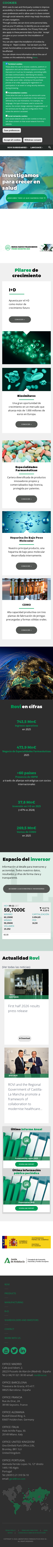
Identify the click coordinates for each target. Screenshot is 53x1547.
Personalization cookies (17, 93)
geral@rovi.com (17, 1478)
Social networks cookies (17, 116)
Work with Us (12, 1337)
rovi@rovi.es (40, 1375)
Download (25, 1038)
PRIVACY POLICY (10, 1530)
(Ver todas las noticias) (16, 967)
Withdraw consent (33, 140)
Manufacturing (14, 1302)
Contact (9, 1329)
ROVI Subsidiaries (17, 147)
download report (26, 1164)
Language (36, 147)
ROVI (7, 1284)
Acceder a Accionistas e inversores (26, 889)
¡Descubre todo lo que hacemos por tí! (26, 198)
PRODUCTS (10, 1293)
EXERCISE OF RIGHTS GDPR (37, 1533)
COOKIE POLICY (23, 1533)
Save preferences (12, 130)
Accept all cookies (12, 140)
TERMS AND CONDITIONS (30, 1530)
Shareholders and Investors (21, 1320)
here (35, 57)
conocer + (20, 319)
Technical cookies (15, 64)
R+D (7, 1311)
